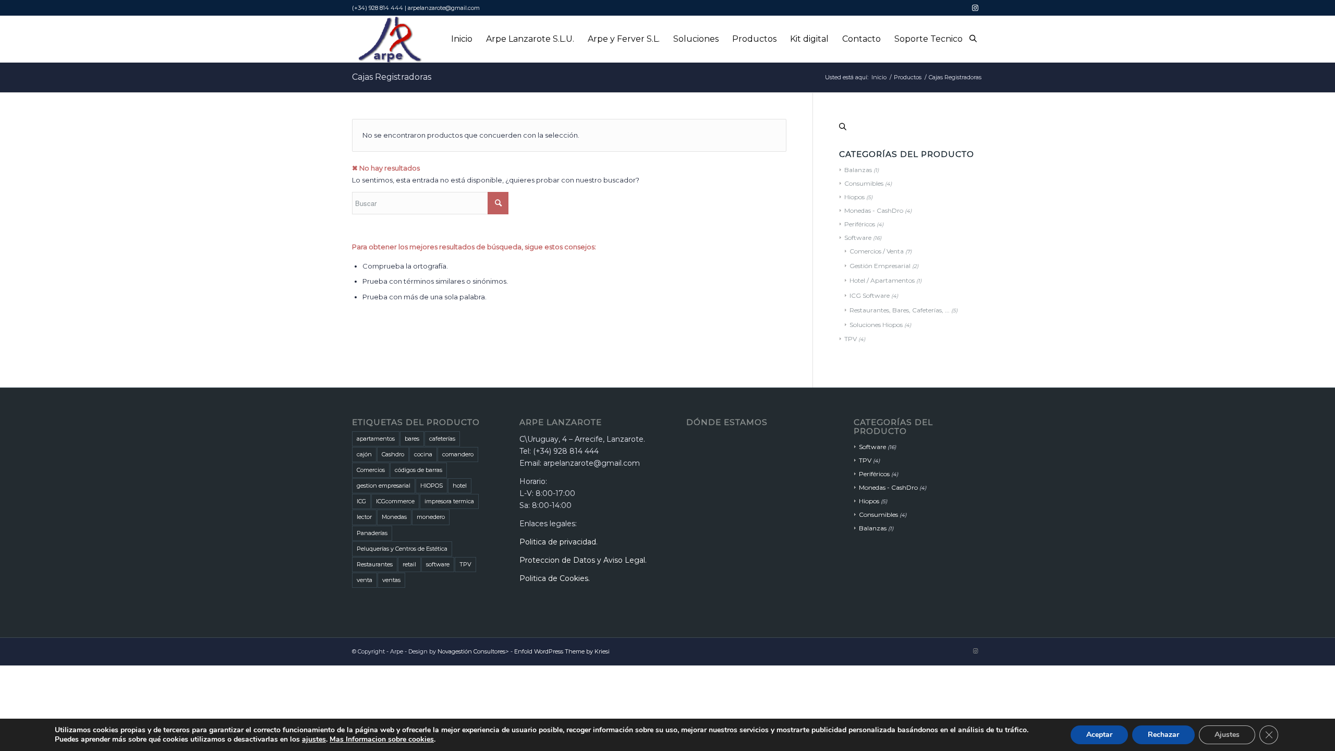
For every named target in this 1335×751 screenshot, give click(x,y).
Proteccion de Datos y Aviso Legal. (583, 560)
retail (409, 564)
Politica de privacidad (557, 542)
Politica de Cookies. (554, 578)
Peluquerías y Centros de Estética (402, 548)
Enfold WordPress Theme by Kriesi (562, 651)
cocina (423, 454)
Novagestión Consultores (471, 651)
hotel (460, 485)
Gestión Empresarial (880, 266)
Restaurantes (375, 564)
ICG (361, 501)
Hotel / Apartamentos (882, 280)
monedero (431, 516)
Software (857, 237)
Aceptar (1099, 735)
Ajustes (1227, 735)
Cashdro (393, 454)
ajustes (314, 739)
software (438, 564)
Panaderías (372, 533)
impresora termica (449, 501)
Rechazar (1163, 735)
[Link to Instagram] (975, 8)
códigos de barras (418, 470)
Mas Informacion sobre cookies (382, 739)
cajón (364, 454)
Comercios (371, 470)
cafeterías (442, 438)
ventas (391, 580)
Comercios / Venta (876, 251)
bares (412, 438)
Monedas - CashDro (873, 210)
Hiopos (854, 197)
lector (364, 516)
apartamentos (376, 438)
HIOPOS (431, 485)
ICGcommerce (395, 501)
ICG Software (869, 295)
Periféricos (859, 224)
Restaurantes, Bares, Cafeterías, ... (899, 310)
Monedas (394, 516)
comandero (458, 454)
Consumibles (863, 183)
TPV (850, 339)
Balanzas (858, 170)
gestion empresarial (383, 485)
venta (364, 580)
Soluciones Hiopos (876, 325)
